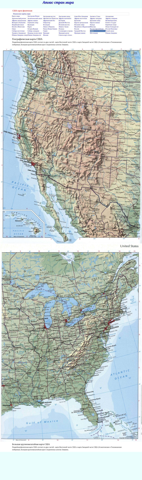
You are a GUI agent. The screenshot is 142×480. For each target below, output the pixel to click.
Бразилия (77, 20)
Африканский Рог (49, 20)
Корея (30, 27)
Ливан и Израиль (49, 27)
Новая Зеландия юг (112, 27)
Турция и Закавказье (19, 33)
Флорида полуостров (35, 33)
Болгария (62, 20)
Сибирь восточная (18, 31)
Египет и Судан (111, 22)
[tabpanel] (71, 41)
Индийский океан (18, 25)
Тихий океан (110, 31)
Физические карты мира (21, 14)
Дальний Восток (64, 22)
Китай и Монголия (18, 27)
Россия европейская (96, 29)
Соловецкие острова (66, 31)
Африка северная (111, 18)
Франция (46, 33)
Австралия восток (49, 16)
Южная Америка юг (34, 35)
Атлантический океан (35, 18)
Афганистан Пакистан (50, 18)
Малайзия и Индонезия (82, 27)
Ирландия (31, 25)
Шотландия (94, 33)
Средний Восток (80, 31)
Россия (76, 29)
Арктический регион (19, 18)
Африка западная (96, 18)
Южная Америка (111, 33)
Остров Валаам (33, 29)
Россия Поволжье (111, 29)
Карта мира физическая (16, 17)
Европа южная (95, 22)
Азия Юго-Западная (81, 16)
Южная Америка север (19, 35)
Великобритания (111, 20)
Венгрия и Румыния (18, 22)
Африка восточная (80, 18)
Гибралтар (46, 22)
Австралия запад (64, 16)
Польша (61, 29)
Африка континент (65, 18)
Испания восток (64, 25)
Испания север (79, 25)
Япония (45, 35)
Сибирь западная (33, 31)
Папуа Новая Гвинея (50, 29)
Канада (92, 25)
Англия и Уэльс (95, 16)
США (92, 31)
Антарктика (110, 16)
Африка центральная (19, 20)
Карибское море (111, 25)
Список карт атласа (65, 35)
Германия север (33, 22)
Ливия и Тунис (64, 27)
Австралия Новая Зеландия (33, 17)
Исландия (46, 25)
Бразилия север (95, 20)
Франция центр (64, 33)
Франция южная (79, 33)
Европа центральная (81, 22)
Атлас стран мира (58, 2)
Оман (14, 29)
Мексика (93, 27)
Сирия (45, 31)
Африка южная (33, 20)
